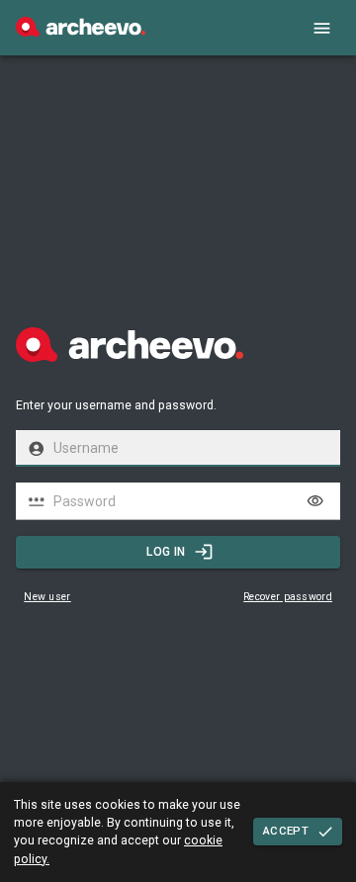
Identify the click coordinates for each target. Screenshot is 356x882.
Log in (165, 552)
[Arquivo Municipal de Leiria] (80, 32)
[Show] (315, 501)
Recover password (287, 596)
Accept (286, 831)
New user (47, 596)
